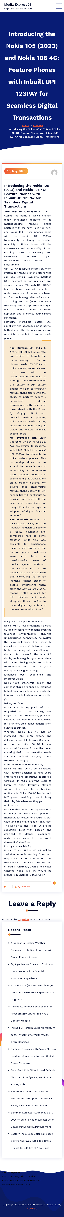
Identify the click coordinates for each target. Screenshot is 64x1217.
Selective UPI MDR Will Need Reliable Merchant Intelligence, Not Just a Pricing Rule (33, 1077)
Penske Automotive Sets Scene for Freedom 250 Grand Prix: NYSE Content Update (31, 1013)
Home (25, 125)
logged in (23, 919)
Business (38, 125)
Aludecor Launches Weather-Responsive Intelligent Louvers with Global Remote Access (32, 950)
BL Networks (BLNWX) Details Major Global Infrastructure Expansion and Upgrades (33, 992)
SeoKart (32, 1208)
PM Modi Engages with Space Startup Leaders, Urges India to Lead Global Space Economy (33, 1056)
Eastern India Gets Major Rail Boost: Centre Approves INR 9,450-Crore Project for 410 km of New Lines (32, 1140)
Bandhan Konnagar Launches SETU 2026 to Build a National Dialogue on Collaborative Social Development (32, 1119)
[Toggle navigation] (59, 6)
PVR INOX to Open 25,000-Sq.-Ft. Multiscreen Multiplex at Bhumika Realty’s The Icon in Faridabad (31, 1098)
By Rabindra (23, 886)
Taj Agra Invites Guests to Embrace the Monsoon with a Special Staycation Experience (32, 971)
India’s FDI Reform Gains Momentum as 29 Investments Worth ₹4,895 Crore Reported (33, 1034)
